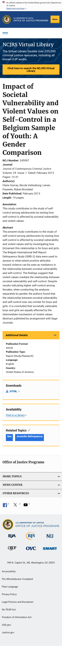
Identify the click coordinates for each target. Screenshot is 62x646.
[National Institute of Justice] (50, 538)
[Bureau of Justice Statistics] (31, 540)
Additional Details (17, 335)
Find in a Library (15, 415)
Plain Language (10, 586)
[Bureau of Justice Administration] (12, 538)
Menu (55, 19)
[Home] (31, 19)
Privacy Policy (9, 594)
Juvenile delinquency (29, 436)
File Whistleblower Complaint (17, 579)
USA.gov (6, 624)
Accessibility (9, 571)
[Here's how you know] (31, 5)
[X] (16, 505)
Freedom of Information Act (16, 617)
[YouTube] (26, 505)
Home (5, 32)
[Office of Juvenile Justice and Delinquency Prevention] (12, 551)
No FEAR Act (9, 609)
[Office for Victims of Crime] (31, 550)
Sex (9, 436)
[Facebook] (6, 505)
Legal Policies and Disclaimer (17, 602)
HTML (14, 391)
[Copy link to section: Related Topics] (28, 430)
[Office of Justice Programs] (7, 19)
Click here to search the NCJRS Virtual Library (31, 70)
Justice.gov (8, 632)
